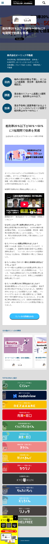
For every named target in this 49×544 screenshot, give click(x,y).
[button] (8, 351)
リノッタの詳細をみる (24, 316)
